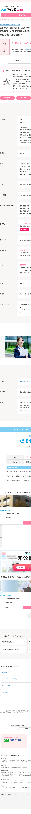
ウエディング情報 (6, 774)
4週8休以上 (22, 265)
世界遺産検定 (14, 774)
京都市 (21, 19)
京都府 (16, 19)
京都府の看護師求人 (8, 642)
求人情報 (7, 98)
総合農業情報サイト (23, 774)
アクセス (14, 794)
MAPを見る (23, 229)
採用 (27, 794)
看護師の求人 (5, 782)
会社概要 (9, 794)
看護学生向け (20, 760)
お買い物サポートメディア (8, 775)
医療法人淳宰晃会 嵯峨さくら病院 (10, 25)
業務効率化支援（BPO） (14, 787)
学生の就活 (3, 760)
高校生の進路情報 (5, 767)
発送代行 (23, 787)
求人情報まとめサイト (6, 772)
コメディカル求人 (13, 782)
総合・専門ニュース (16, 772)
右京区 (26, 19)
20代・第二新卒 (22, 781)
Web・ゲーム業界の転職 (12, 781)
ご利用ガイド (24, 15)
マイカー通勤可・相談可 (25, 223)
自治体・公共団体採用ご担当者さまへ (18, 725)
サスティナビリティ (21, 794)
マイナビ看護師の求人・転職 (6, 19)
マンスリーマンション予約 (21, 775)
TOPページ (10, 15)
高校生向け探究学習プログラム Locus (18, 767)
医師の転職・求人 (22, 782)
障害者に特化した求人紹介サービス (9, 761)
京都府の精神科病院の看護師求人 (12, 649)
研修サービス (4, 787)
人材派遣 (3, 781)
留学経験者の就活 (11, 760)
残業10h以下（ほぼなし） (25, 250)
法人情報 (24, 98)
